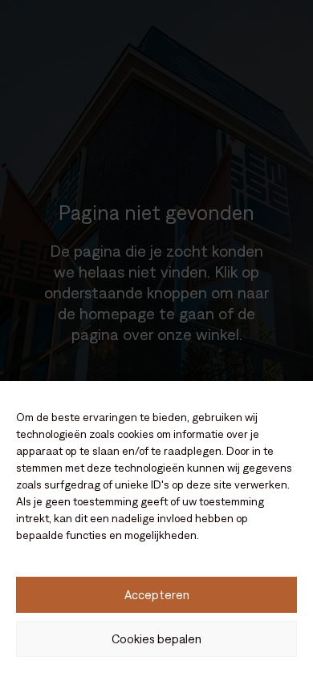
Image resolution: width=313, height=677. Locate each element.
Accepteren (156, 595)
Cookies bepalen (156, 639)
